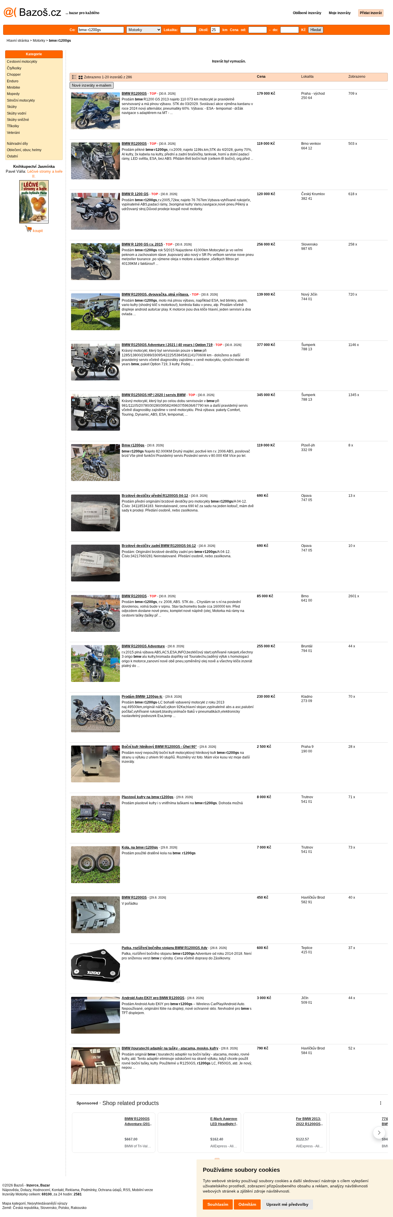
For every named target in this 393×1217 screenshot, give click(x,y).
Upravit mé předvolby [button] (287, 1204)
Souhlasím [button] (217, 1204)
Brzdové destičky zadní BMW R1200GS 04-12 (159, 546)
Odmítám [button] (247, 1204)
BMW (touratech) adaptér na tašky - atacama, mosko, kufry (170, 1048)
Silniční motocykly (21, 100)
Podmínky (88, 1190)
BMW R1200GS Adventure (143, 646)
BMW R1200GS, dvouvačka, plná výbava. (155, 294)
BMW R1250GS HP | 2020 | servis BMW (154, 395)
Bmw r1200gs (133, 445)
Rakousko (79, 1208)
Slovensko (48, 1208)
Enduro (12, 81)
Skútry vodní (16, 113)
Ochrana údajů (109, 1190)
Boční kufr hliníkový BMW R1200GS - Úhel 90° (159, 747)
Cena (261, 77)
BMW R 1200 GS (135, 194)
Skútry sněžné (18, 120)
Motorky (39, 41)
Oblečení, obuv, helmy (24, 150)
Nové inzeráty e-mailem (91, 85)
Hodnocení (41, 1190)
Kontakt (58, 1190)
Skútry (12, 107)
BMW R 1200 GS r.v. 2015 (142, 244)
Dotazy (25, 1190)
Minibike (13, 87)
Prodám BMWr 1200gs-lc (142, 697)
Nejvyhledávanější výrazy (47, 1203)
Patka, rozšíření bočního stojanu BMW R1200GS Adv (164, 948)
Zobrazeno (356, 77)
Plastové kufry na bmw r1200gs (147, 797)
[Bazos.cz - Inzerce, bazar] (32, 16)
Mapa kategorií (14, 1203)
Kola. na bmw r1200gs (140, 847)
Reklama (72, 1190)
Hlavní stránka (18, 41)
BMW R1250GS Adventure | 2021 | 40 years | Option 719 (167, 345)
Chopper (14, 75)
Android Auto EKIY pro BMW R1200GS (153, 998)
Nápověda (10, 1190)
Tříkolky (13, 126)
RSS (126, 1190)
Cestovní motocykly (22, 62)
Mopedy (13, 94)
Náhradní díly (17, 144)
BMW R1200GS (134, 94)
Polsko (63, 1208)
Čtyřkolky (14, 68)
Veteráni (13, 133)
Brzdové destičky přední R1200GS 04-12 (155, 496)
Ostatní (12, 156)
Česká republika (26, 1208)
